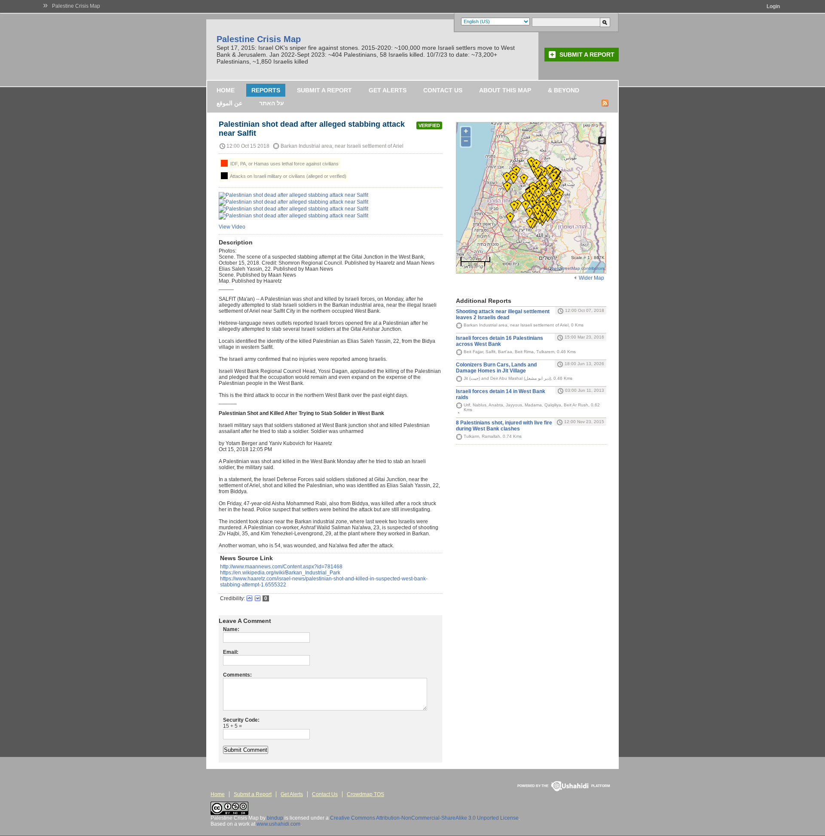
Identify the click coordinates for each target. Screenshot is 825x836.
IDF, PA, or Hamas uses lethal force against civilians (284, 163)
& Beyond (563, 90)
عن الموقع (229, 103)
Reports (265, 90)
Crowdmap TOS (365, 794)
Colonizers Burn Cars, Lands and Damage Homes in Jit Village (496, 368)
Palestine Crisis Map (76, 6)
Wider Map (591, 278)
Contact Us (442, 90)
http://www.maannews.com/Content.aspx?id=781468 (281, 567)
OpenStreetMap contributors (576, 268)
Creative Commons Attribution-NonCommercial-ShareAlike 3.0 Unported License (424, 818)
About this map (505, 90)
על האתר (271, 103)
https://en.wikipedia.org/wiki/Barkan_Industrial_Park (280, 573)
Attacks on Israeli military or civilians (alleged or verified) (287, 176)
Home (226, 90)
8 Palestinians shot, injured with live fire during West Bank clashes (504, 426)
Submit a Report (586, 54)
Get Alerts (387, 90)
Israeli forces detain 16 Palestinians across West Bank (499, 341)
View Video (232, 227)
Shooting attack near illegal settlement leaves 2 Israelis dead (503, 314)
